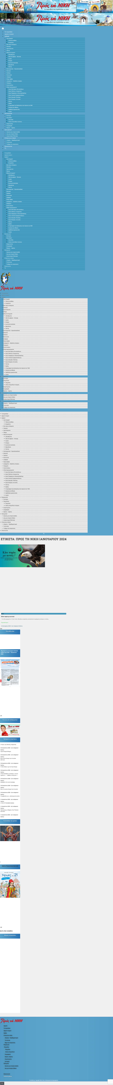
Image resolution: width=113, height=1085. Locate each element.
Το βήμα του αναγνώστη (12, 144)
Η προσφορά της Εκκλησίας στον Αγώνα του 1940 (20, 105)
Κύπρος (10, 60)
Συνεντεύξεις (10, 85)
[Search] (2, 1083)
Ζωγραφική (9, 125)
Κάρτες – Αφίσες (11, 127)
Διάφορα (9, 77)
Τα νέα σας (9, 142)
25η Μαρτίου (11, 54)
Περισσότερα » (5, 622)
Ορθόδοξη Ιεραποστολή (14, 109)
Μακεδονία (11, 64)
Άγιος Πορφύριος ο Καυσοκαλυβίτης (17, 93)
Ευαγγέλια (11, 42)
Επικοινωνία (8, 146)
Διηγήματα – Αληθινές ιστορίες (14, 81)
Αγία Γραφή (9, 38)
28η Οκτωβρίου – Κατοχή (14, 56)
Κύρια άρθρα (10, 79)
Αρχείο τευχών (9, 34)
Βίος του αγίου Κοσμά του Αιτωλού (9, 789)
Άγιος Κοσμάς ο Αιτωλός (14, 99)
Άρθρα (6, 36)
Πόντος (10, 66)
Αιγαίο (10, 58)
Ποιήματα (9, 83)
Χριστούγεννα (10, 48)
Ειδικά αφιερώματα (11, 87)
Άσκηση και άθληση (13, 107)
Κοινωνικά (9, 75)
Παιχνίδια (9, 117)
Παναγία (9, 46)
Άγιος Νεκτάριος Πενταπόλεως (16, 89)
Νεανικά (9, 71)
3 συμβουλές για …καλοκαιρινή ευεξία (10, 796)
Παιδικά (8, 73)
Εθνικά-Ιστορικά (11, 52)
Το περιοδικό (8, 32)
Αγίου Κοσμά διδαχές (6, 751)
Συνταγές (9, 115)
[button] (8, 1035)
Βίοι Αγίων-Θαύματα (11, 44)
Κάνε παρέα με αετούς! (7, 616)
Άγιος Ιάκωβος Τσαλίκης (14, 97)
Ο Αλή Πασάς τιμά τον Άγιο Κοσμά (9, 766)
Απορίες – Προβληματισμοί (13, 140)
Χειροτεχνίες (10, 123)
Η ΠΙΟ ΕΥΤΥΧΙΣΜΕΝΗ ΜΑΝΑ (7, 803)
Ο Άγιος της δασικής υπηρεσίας (8, 744)
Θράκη (10, 103)
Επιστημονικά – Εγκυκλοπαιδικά (15, 69)
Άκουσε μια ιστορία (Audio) (13, 132)
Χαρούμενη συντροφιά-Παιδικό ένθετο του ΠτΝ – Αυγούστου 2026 (9, 652)
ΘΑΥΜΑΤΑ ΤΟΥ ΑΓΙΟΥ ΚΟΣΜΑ (8, 782)
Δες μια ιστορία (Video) (12, 134)
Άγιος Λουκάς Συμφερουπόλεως (16, 95)
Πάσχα (8, 50)
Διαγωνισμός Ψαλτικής (12, 136)
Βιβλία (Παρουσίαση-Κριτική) (10, 866)
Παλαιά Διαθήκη (12, 40)
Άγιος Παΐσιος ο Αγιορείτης (15, 91)
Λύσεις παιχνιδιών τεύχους (15, 121)
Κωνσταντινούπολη (13, 62)
